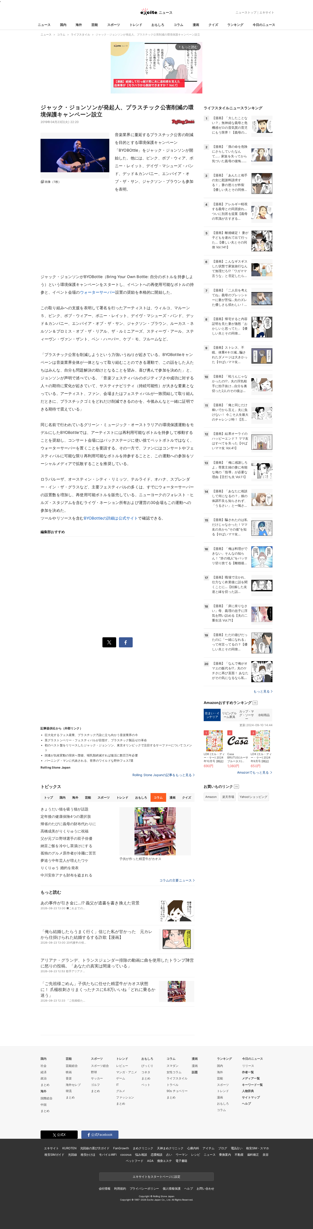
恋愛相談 (156, 1154)
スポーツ (113, 25)
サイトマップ (251, 1097)
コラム (178, 25)
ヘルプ (246, 1103)
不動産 (239, 1154)
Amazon (211, 797)
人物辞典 (248, 1091)
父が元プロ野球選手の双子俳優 (66, 838)
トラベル (172, 1085)
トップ (48, 797)
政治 (44, 1078)
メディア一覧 (251, 1078)
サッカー (97, 1078)
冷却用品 (263, 715)
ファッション (125, 1097)
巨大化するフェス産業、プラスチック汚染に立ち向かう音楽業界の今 (91, 735)
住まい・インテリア (212, 715)
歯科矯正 (253, 1154)
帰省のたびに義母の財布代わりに (68, 823)
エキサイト (266, 12)
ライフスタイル (177, 1078)
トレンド (135, 25)
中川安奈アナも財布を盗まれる (66, 875)
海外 (79, 25)
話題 (195, 1072)
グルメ (120, 1091)
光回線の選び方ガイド (95, 1148)
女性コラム (174, 1072)
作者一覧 (248, 1072)
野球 (94, 1072)
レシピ (195, 1154)
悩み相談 (141, 1154)
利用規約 (120, 1188)
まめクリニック (143, 1148)
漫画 (196, 25)
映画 (69, 1072)
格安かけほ (88, 1154)
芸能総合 (72, 1066)
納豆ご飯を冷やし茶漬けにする (66, 845)
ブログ (222, 1148)
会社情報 (104, 1188)
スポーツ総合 (100, 1066)
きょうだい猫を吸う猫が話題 (65, 809)
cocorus (126, 1154)
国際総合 (46, 1098)
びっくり (147, 1066)
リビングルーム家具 (229, 715)
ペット (145, 1085)
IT (117, 1085)
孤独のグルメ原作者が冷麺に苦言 (68, 853)
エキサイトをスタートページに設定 (156, 1176)
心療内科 (193, 1148)
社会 (44, 1066)
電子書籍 (181, 1161)
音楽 (69, 1078)
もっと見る (261, 691)
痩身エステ (164, 1161)
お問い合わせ (205, 1188)
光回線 (72, 1154)
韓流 (69, 1091)
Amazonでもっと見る (253, 772)
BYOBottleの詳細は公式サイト (111, 518)
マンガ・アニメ (126, 1072)
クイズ (213, 25)
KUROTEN (69, 1148)
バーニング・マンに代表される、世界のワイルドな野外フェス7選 (89, 760)
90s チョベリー (177, 1091)
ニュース (44, 25)
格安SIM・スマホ (257, 1148)
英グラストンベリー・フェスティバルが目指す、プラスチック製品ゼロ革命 (96, 740)
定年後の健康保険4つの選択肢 (66, 816)
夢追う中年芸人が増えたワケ (65, 860)
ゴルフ (95, 1085)
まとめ (45, 1085)
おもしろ (157, 25)
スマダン (172, 1066)
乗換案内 (225, 1154)
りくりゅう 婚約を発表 (60, 867)
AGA (150, 1161)
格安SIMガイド (54, 1154)
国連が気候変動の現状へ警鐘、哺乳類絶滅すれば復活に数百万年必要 (91, 755)
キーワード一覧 (252, 1085)
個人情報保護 (171, 1188)
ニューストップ (246, 12)
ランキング (235, 25)
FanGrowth (121, 1148)
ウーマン (181, 1154)
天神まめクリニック (170, 1148)
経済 (44, 1072)
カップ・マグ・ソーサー (246, 714)
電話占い (236, 1148)
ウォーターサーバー (97, 292)
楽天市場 (228, 797)
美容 (266, 1154)
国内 (63, 25)
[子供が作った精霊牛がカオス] (155, 831)
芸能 (94, 25)
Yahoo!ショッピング (253, 797)
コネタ (145, 1072)
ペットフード (134, 1161)
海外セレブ (73, 1085)
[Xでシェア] (109, 642)
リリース (248, 1066)
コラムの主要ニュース (175, 880)
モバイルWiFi (108, 1154)
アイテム (208, 1148)
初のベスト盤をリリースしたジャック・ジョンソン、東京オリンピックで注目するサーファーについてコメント (118, 747)
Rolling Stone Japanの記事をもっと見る (162, 775)
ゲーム (120, 1078)
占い (169, 1154)
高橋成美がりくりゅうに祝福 (65, 831)
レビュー (122, 1066)
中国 (44, 1104)
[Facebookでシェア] (126, 642)
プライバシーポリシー (144, 1188)
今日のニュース (264, 25)
